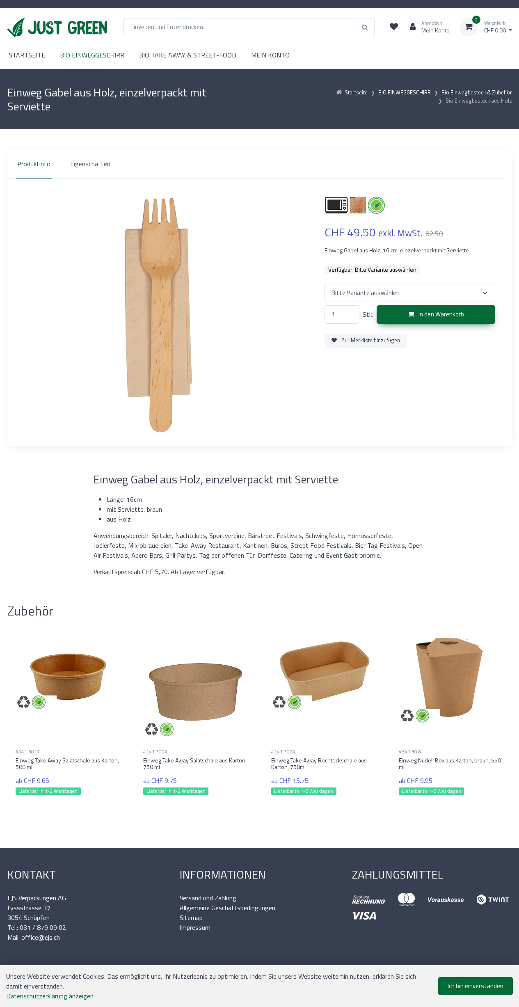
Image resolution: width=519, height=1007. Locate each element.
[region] (259, 164)
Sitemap (191, 917)
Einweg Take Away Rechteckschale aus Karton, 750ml (319, 763)
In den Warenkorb (440, 314)
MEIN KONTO (270, 55)
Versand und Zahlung (208, 898)
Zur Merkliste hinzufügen (370, 340)
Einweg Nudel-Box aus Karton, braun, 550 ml (450, 763)
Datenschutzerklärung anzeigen (50, 996)
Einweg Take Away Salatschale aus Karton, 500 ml (67, 763)
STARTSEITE (27, 55)
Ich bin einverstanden (475, 986)
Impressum (195, 927)
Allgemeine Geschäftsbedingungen (227, 908)
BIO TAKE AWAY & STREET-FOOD (187, 55)
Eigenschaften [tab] (90, 164)
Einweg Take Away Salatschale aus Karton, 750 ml (195, 763)
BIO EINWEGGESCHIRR (92, 55)
